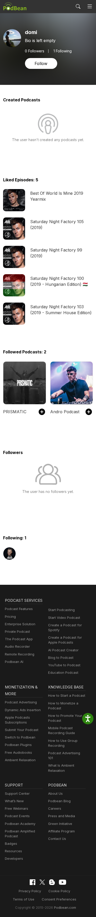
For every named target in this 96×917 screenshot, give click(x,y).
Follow (41, 63)
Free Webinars (16, 808)
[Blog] (52, 882)
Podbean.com (65, 907)
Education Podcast (63, 672)
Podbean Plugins (18, 745)
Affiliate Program (61, 831)
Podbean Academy (20, 824)
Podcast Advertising (21, 702)
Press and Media (61, 816)
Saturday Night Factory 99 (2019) (56, 252)
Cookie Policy (59, 891)
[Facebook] (32, 882)
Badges (11, 843)
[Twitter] (42, 882)
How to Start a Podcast (66, 695)
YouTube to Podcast (64, 665)
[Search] (78, 6)
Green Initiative (60, 824)
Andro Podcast (64, 411)
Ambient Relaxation (20, 760)
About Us (55, 793)
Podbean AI (14, 662)
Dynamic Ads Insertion (23, 710)
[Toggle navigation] (89, 6)
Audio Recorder (17, 646)
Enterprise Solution (20, 624)
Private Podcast (17, 631)
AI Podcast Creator (63, 650)
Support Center (17, 793)
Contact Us (57, 839)
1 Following (63, 51)
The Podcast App (19, 639)
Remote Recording (19, 654)
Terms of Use (23, 899)
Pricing (10, 616)
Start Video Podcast (64, 617)
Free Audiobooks (18, 752)
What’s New (14, 801)
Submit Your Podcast (21, 730)
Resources (13, 851)
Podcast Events (17, 816)
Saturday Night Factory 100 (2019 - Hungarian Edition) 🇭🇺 (59, 281)
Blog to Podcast (60, 657)
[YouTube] (62, 882)
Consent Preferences (59, 899)
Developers (14, 858)
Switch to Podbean (20, 737)
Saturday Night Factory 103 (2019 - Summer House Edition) (61, 309)
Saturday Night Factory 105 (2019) (57, 224)
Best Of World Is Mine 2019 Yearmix (56, 196)
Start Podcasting (61, 610)
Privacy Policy (30, 891)
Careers (54, 808)
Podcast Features (19, 609)
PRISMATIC (14, 411)
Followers (34, 51)
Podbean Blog (59, 801)
